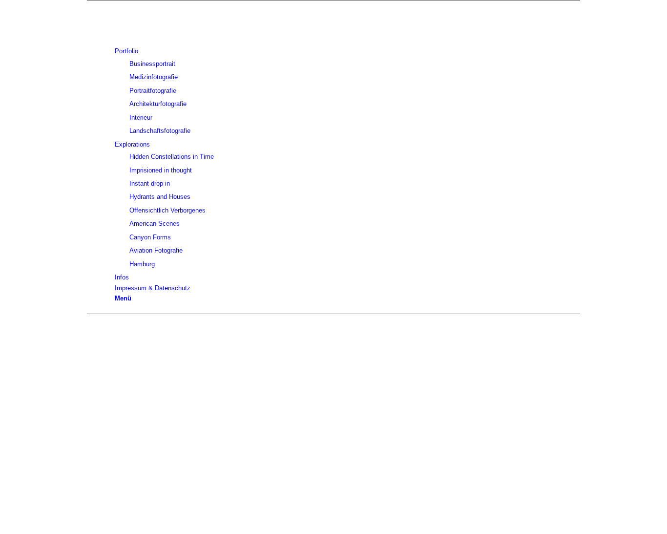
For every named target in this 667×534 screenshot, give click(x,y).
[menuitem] (335, 40)
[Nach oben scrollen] (89, 528)
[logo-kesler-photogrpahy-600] (333, 21)
